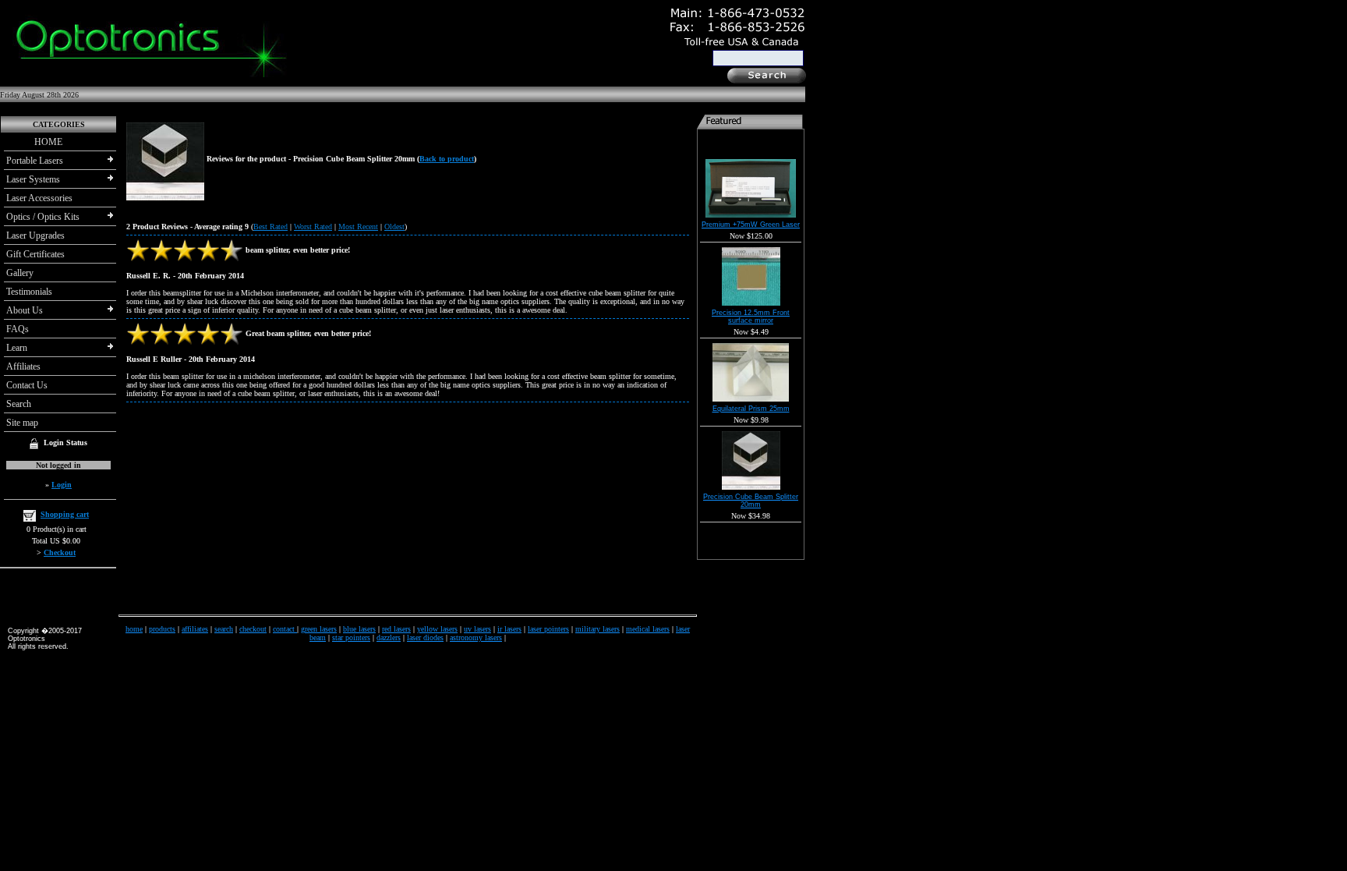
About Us (24, 310)
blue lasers (359, 629)
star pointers (351, 637)
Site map (22, 422)
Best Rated (270, 226)
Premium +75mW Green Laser (751, 224)
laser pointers (548, 629)
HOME (34, 141)
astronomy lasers (476, 637)
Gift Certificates (35, 254)
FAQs (17, 329)
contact (285, 629)
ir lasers (509, 629)
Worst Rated (313, 226)
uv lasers (477, 629)
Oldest (394, 226)
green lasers (319, 629)
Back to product (446, 158)
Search (18, 403)
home (134, 629)
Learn (16, 347)
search (223, 629)
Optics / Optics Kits (43, 216)
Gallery (20, 272)
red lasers (396, 629)
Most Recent (358, 226)
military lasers (597, 629)
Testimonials (29, 291)
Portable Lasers (34, 160)
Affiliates (23, 366)
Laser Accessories (39, 198)
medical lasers (648, 629)
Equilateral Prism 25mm (751, 408)
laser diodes (425, 637)
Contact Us (27, 385)
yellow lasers (437, 629)
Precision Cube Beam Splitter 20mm (750, 500)
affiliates (195, 629)
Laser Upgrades (35, 235)
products (162, 629)
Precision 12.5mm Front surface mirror (751, 316)
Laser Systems (33, 179)
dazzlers (389, 637)
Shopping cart (65, 514)
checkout (253, 629)
